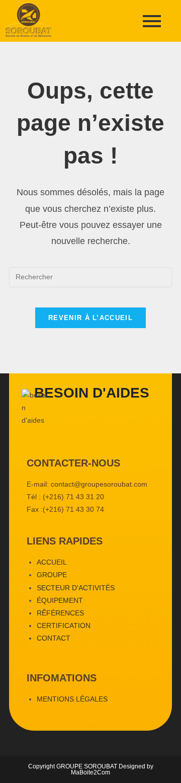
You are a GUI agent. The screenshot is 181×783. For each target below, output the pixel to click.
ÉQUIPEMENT (60, 600)
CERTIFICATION (63, 625)
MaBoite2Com (90, 772)
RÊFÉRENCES (60, 613)
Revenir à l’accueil (90, 318)
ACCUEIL (52, 562)
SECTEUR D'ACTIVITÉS (76, 588)
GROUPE (52, 575)
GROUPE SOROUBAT (87, 766)
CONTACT (53, 638)
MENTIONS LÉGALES (72, 699)
